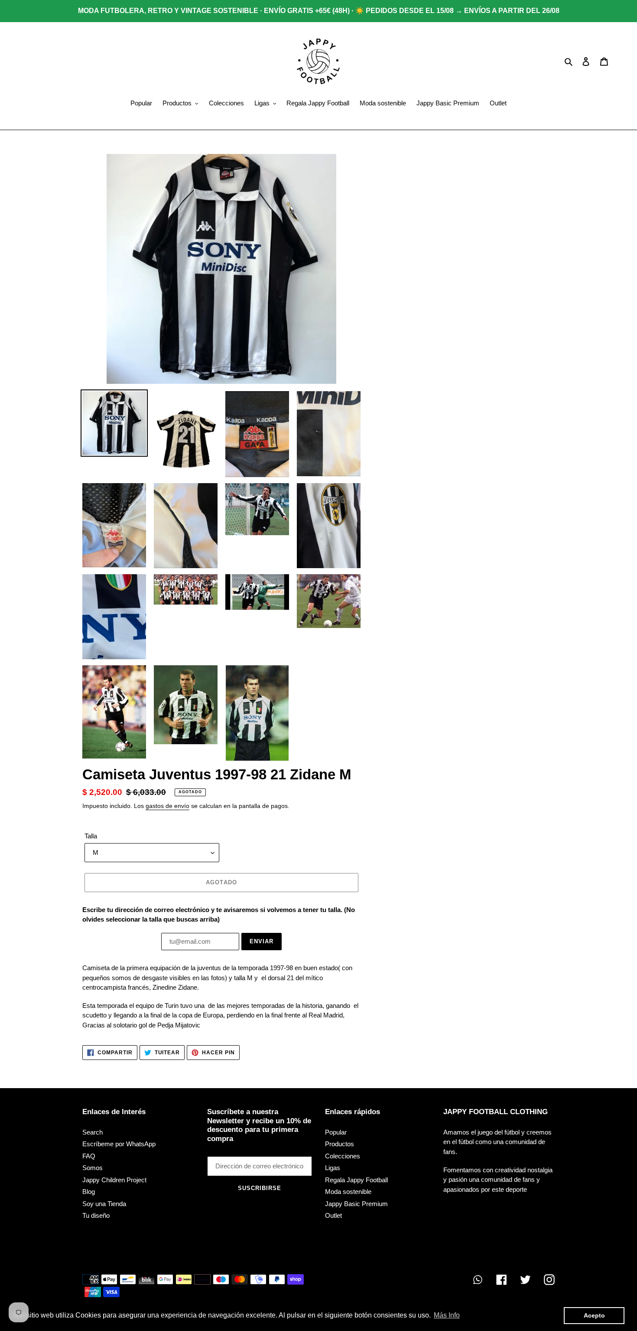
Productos (339, 1144)
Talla (90, 836)
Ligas (332, 1167)
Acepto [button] (594, 1315)
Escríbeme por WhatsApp (119, 1144)
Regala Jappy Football (356, 1180)
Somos (92, 1167)
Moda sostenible (348, 1191)
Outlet (333, 1215)
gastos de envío (167, 805)
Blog (88, 1191)
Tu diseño (96, 1215)
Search (92, 1132)
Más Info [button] (447, 1315)
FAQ (88, 1156)
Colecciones (342, 1156)
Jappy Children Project (114, 1180)
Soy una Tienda (104, 1203)
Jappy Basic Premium (356, 1203)
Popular (336, 1132)
